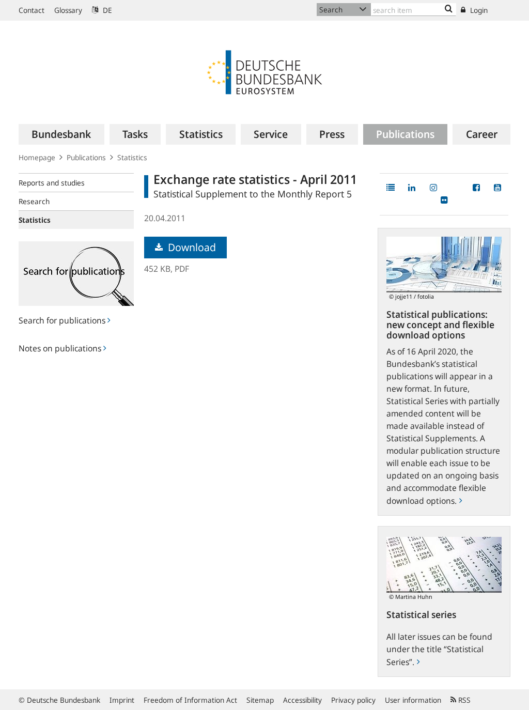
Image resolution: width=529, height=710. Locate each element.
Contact (31, 10)
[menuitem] (61, 134)
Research (34, 201)
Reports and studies (52, 183)
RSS (463, 700)
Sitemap (260, 700)
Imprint (122, 700)
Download (190, 247)
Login (478, 10)
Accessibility (302, 700)
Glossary (68, 10)
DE (106, 10)
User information (413, 700)
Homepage (37, 157)
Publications (86, 157)
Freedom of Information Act (190, 700)
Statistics (132, 157)
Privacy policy (353, 700)
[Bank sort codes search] (449, 9)
